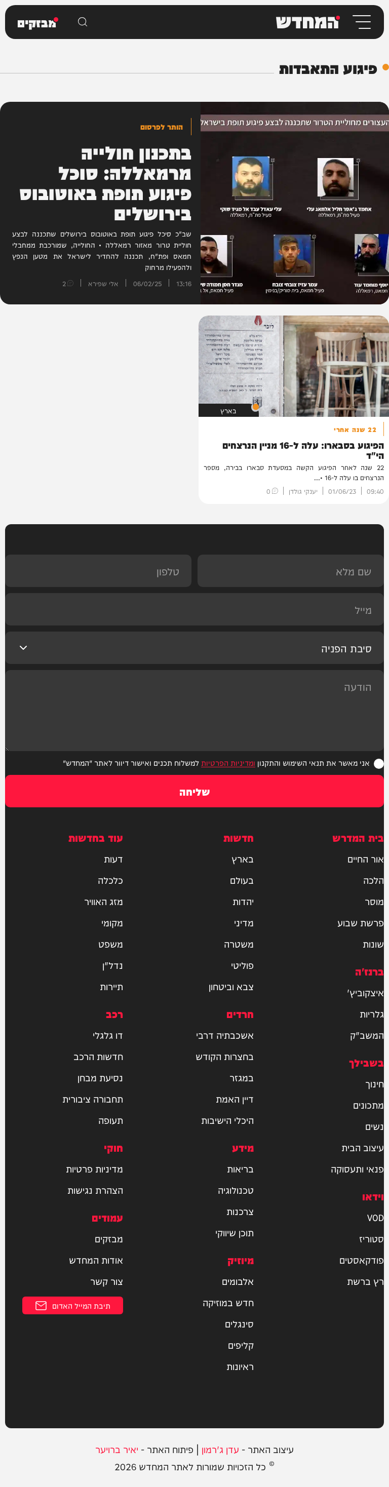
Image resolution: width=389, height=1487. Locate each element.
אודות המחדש (96, 1259)
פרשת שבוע (360, 922)
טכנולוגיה (236, 1189)
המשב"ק (367, 1034)
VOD (375, 1217)
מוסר (374, 901)
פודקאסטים (361, 1259)
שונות (373, 943)
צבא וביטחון (231, 986)
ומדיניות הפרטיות (228, 762)
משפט (110, 943)
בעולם (242, 879)
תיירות (111, 986)
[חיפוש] (82, 21)
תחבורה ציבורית (92, 1098)
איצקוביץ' (365, 992)
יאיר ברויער (116, 1448)
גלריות (372, 1013)
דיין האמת (235, 1098)
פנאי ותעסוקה (357, 1168)
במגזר (241, 1077)
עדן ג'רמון (220, 1448)
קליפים (241, 1344)
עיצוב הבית (362, 1147)
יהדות (243, 901)
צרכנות (240, 1211)
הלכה (373, 879)
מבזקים (109, 1238)
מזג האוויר (103, 901)
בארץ (242, 858)
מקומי (112, 922)
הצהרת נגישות (95, 1189)
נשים (374, 1125)
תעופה (110, 1119)
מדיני (244, 922)
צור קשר (106, 1280)
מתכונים (368, 1104)
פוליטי (242, 964)
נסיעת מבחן (100, 1077)
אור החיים (365, 858)
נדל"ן (112, 964)
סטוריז (371, 1238)
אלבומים (238, 1280)
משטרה (239, 943)
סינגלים (239, 1323)
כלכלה (110, 879)
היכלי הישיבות (227, 1119)
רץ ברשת (365, 1280)
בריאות (240, 1168)
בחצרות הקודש (225, 1056)
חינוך (374, 1083)
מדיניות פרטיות (94, 1168)
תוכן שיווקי (234, 1232)
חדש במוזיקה (228, 1302)
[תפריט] (361, 22)
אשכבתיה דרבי (225, 1034)
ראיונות (240, 1366)
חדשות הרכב (98, 1056)
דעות (113, 858)
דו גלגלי (108, 1034)
